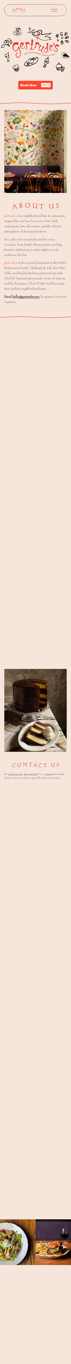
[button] (35, 85)
